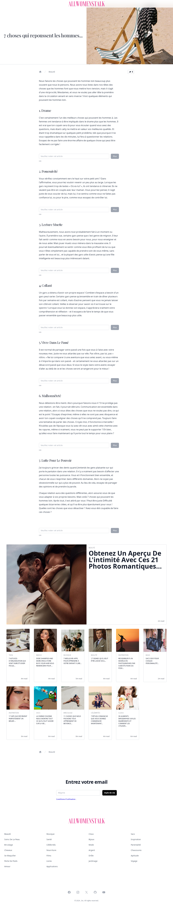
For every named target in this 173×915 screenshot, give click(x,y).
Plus (115, 156)
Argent (92, 850)
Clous (91, 834)
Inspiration (136, 839)
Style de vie (109, 792)
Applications (52, 866)
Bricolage (8, 844)
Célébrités (51, 844)
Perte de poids (10, 861)
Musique (50, 834)
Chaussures (136, 850)
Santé (49, 839)
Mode (91, 844)
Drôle (91, 855)
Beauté (52, 71)
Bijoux (91, 839)
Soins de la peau (12, 839)
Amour (7, 866)
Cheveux (8, 850)
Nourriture (51, 850)
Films (48, 855)
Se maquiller (10, 855)
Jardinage (93, 861)
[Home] (40, 71)
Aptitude (135, 855)
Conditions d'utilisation (66, 799)
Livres (49, 861)
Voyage (134, 861)
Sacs (133, 834)
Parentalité (136, 844)
